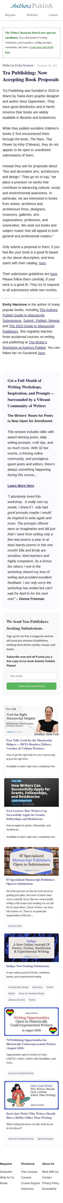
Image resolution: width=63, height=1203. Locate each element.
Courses (26, 1177)
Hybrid (11, 993)
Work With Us (50, 1172)
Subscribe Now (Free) (31, 686)
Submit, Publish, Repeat (41, 320)
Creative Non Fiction (18, 987)
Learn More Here (21, 485)
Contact (46, 1177)
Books (4, 1183)
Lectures (53, 15)
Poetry (32, 1000)
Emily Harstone (24, 65)
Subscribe (6, 1172)
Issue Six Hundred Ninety (31, 993)
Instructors (27, 1189)
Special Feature (45, 1139)
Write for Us (7, 1177)
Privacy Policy (50, 1183)
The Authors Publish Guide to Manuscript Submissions (30, 315)
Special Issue (15, 926)
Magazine (10, 15)
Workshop (32, 15)
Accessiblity (49, 1189)
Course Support (30, 1183)
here (42, 263)
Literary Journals (16, 1000)
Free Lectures (29, 1172)
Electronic (38, 987)
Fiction (50, 987)
